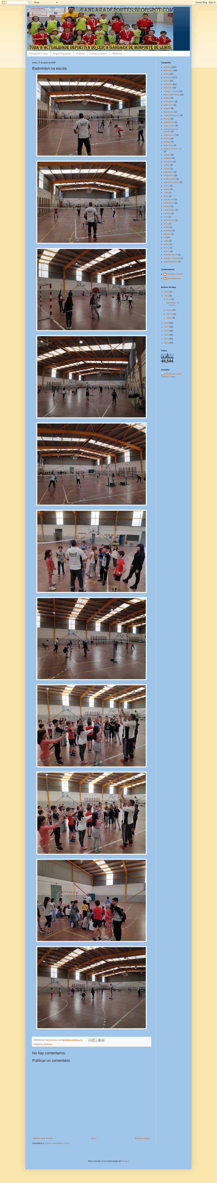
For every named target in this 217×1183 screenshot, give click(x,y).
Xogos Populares (62, 53)
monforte (168, 230)
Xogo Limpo (169, 125)
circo (166, 217)
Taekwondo (169, 122)
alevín (166, 74)
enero (169, 318)
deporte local (170, 135)
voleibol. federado (172, 258)
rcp (165, 237)
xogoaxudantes (171, 261)
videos (167, 251)
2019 (166, 296)
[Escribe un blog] (93, 1040)
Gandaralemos (174, 278)
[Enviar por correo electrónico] (90, 1040)
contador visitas (168, 377)
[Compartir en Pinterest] (103, 1040)
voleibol (167, 67)
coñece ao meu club (173, 149)
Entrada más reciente (43, 1138)
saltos (166, 244)
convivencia (169, 220)
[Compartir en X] (96, 1040)
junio (169, 299)
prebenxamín (170, 179)
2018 (166, 323)
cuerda (167, 168)
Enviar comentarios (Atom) (57, 1143)
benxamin (168, 161)
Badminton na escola (172, 304)
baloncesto (169, 199)
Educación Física (38, 53)
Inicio (94, 1138)
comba (167, 165)
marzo (169, 310)
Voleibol (80, 53)
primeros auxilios (171, 182)
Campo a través (98, 53)
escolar (167, 138)
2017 (166, 327)
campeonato (169, 210)
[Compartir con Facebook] (99, 1040)
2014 (166, 339)
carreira (167, 213)
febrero (170, 314)
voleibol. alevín (170, 255)
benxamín (168, 70)
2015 (166, 335)
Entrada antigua (142, 1138)
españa (167, 155)
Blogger (125, 1161)
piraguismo (169, 175)
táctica (167, 186)
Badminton (48, 1044)
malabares (168, 172)
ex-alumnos (169, 101)
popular (167, 234)
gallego (167, 142)
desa (166, 224)
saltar (166, 241)
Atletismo (117, 53)
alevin (166, 81)
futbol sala (168, 105)
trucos (166, 248)
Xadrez (167, 98)
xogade (167, 108)
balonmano (169, 203)
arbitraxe (168, 158)
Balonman (168, 145)
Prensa (167, 119)
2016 (166, 331)
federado (168, 88)
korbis (166, 227)
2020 (166, 292)
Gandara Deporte (175, 274)
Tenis (166, 196)
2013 (166, 343)
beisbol (167, 206)
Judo (166, 192)
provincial (168, 77)
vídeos (167, 189)
